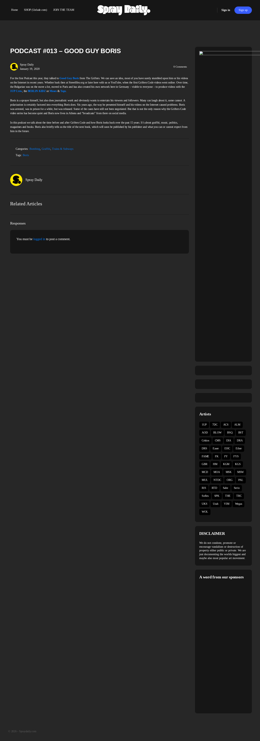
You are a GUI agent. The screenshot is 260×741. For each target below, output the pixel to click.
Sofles (205, 495)
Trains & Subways (62, 148)
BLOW (217, 432)
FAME (205, 456)
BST (240, 432)
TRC (239, 495)
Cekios (205, 440)
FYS (235, 456)
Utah (215, 503)
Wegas (238, 503)
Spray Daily (27, 64)
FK (217, 456)
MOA (216, 472)
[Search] (211, 10)
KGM (226, 464)
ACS (226, 424)
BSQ (229, 432)
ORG (229, 480)
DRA (240, 440)
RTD (214, 487)
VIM (226, 503)
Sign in (225, 10)
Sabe (225, 487)
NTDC (217, 480)
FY (226, 456)
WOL (205, 511)
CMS (218, 440)
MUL (205, 480)
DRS (204, 448)
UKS (204, 503)
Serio (237, 487)
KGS (237, 464)
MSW (240, 472)
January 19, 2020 (30, 68)
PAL (240, 480)
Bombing (34, 148)
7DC (214, 424)
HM (215, 464)
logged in (39, 239)
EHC (227, 448)
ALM (237, 424)
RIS (204, 487)
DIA (228, 440)
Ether (239, 448)
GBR (204, 464)
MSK (229, 472)
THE (228, 495)
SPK (216, 495)
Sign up (243, 10)
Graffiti (46, 148)
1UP (204, 424)
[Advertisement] (229, 646)
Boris (26, 155)
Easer (216, 448)
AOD (205, 432)
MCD (205, 472)
